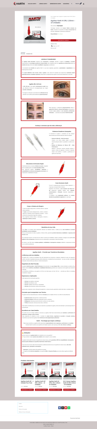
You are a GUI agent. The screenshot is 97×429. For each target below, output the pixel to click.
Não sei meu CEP (53, 48)
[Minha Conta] (83, 3)
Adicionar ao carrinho (63, 40)
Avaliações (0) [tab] (29, 53)
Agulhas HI (61, 16)
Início (52, 16)
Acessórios (66, 3)
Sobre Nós (21, 406)
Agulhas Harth (32, 3)
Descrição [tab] (23, 53)
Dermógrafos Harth (55, 3)
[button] (36, 3)
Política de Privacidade (23, 409)
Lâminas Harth (43, 3)
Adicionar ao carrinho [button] (27, 389)
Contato (20, 403)
